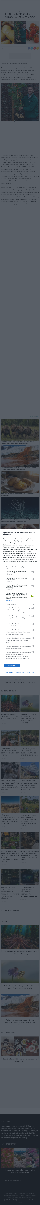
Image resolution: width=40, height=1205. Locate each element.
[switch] (32, 572)
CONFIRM (12, 665)
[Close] (36, 533)
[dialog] (20, 602)
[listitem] (20, 567)
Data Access (20, 672)
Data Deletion (9, 672)
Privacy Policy (31, 672)
